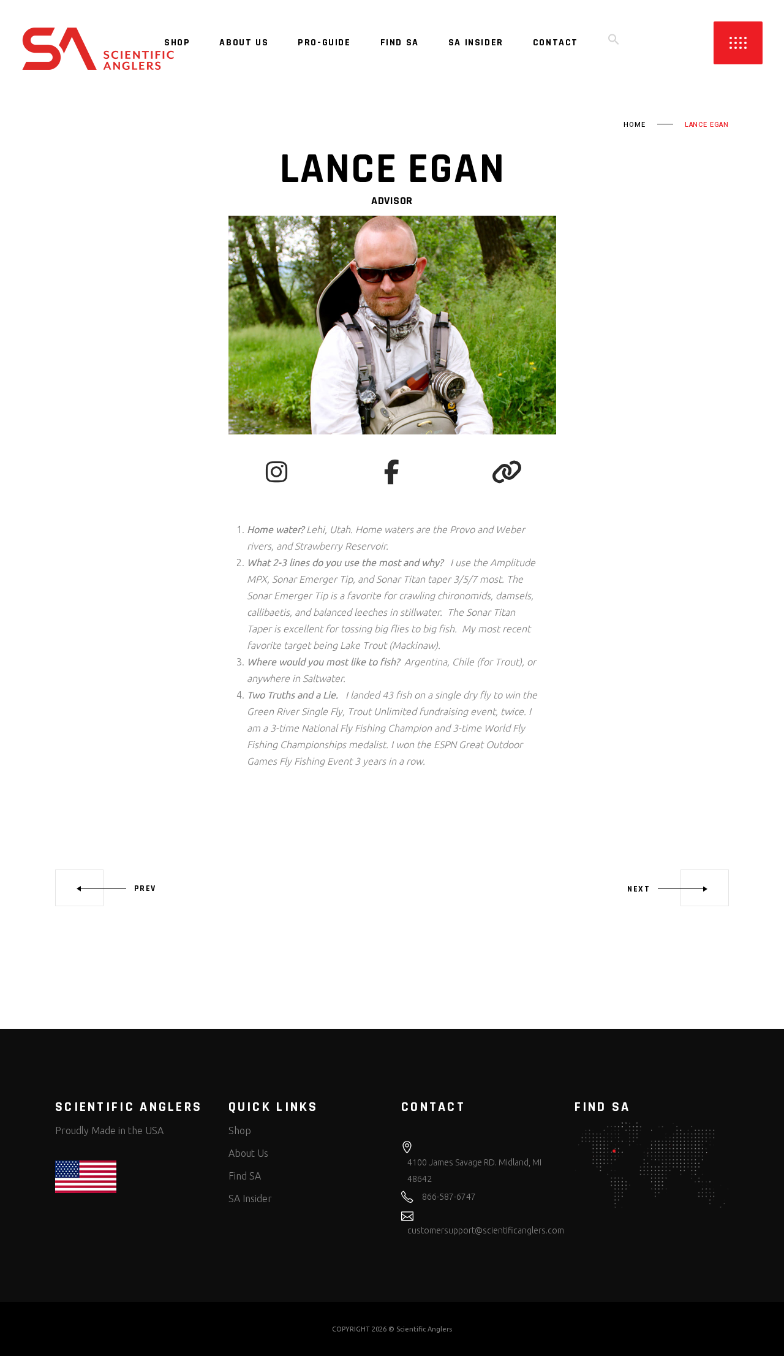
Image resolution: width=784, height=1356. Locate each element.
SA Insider (250, 1198)
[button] (614, 43)
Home (634, 125)
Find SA (244, 1175)
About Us (248, 1153)
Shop (239, 1130)
